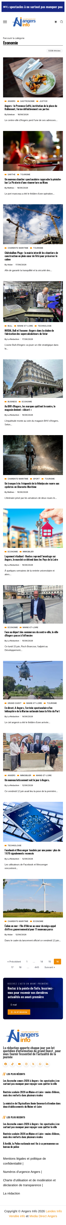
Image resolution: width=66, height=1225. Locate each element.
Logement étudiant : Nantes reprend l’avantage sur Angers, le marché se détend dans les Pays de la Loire (31, 557)
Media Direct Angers (43, 1216)
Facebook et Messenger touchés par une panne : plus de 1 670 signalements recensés (32, 851)
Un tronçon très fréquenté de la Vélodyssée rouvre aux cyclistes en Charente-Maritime (32, 484)
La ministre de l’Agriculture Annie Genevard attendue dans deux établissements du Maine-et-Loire (32, 1105)
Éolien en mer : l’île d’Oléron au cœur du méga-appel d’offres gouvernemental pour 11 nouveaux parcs (30, 927)
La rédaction (13, 339)
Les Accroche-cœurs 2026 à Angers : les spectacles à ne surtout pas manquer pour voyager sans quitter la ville (31, 1082)
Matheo (11, 188)
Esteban (11, 114)
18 (20, 967)
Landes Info (54, 1211)
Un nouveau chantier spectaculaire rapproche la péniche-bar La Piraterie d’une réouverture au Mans (33, 180)
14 (42, 961)
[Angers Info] (24, 21)
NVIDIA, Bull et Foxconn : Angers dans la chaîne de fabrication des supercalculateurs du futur (29, 332)
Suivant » (50, 967)
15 (50, 961)
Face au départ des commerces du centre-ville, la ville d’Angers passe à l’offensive (31, 633)
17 (12, 967)
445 (37, 967)
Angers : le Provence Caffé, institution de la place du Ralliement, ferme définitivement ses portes (31, 107)
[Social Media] (5, 1064)
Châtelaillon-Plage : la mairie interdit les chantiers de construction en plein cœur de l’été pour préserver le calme (31, 256)
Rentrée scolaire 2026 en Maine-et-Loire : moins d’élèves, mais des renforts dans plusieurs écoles (31, 1093)
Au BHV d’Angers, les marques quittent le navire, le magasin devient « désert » (30, 407)
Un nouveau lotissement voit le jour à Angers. (27, 780)
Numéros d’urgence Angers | (22, 1171)
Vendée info (17, 1216)
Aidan (10, 264)
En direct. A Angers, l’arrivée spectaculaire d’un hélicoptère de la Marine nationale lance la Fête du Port (32, 709)
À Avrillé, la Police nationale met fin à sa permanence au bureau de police (30, 1145)
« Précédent (14, 961)
